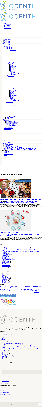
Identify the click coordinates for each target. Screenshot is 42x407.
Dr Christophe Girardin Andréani (14, 100)
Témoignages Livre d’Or (7, 42)
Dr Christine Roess (12, 113)
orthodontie (5, 292)
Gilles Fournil (12, 91)
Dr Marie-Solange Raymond (13, 95)
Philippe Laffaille (12, 94)
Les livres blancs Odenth (7, 162)
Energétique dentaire (5, 261)
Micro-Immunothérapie (6, 266)
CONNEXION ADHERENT (6, 26)
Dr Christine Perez (12, 68)
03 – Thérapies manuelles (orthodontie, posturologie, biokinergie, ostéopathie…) (16, 248)
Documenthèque (4, 143)
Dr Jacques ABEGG (12, 104)
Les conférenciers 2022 (11, 76)
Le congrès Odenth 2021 (9, 87)
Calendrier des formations (7, 129)
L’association (4, 37)
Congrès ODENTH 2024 (9, 48)
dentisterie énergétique (21, 287)
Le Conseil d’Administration (7, 39)
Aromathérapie (4, 253)
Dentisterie (17, 202)
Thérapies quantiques (6, 278)
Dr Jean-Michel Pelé (12, 67)
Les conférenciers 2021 (11, 88)
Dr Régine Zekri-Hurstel (13, 50)
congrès (31, 286)
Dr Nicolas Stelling (12, 112)
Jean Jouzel (12, 70)
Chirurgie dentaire (5, 255)
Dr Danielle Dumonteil (13, 89)
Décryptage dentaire (29, 287)
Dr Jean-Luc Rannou (13, 114)
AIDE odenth (6, 31)
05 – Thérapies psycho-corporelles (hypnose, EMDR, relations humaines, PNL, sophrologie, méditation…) (20, 251)
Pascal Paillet (12, 93)
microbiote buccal (35, 289)
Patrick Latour (12, 84)
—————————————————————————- (10, 45)
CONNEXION (6, 27)
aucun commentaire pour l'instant (27, 202)
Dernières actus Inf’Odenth (7, 141)
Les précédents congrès (7, 46)
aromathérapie (14, 286)
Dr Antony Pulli (12, 96)
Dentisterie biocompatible (6, 258)
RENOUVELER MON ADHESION (9, 25)
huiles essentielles (17, 289)
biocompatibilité (34, 234)
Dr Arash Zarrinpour (12, 85)
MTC (1, 290)
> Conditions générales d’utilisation (6, 335)
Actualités (4, 252)
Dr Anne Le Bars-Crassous (13, 51)
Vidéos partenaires (5, 279)
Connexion (5, 155)
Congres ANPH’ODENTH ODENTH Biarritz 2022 (12, 75)
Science (3, 276)
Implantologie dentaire (6, 265)
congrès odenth (37, 286)
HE (3, 289)
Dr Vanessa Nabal (12, 99)
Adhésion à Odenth (6, 151)
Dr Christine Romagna (13, 77)
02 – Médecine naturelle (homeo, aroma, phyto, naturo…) (11, 146)
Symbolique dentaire (5, 277)
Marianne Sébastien (12, 116)
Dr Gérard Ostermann (13, 66)
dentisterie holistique (14, 287)
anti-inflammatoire (7, 286)
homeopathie (8, 289)
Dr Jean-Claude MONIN (13, 58)
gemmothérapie (39, 287)
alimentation (2, 286)
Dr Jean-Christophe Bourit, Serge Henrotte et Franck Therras (18, 86)
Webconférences (5, 280)
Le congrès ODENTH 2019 (9, 102)
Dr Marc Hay (11, 101)
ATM (18, 286)
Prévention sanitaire (5, 274)
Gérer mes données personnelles (5, 394)
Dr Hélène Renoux (12, 78)
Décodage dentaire (5, 256)
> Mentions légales (3, 333)
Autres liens (6, 34)
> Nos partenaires (3, 337)
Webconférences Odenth (7, 137)
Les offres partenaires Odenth (9, 33)
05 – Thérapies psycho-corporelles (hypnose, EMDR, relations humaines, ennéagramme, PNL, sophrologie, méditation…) (19, 149)
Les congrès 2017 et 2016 (9, 118)
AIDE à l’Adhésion (6, 152)
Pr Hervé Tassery (12, 72)
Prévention (4, 273)
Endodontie (4, 260)
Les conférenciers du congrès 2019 (12, 103)
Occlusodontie (4, 366)
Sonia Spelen (12, 98)
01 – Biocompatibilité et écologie (8, 145)
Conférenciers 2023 (10, 63)
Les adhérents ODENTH (7, 40)
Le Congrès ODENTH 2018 (9, 117)
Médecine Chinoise (5, 290)
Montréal (39, 289)
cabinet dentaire (26, 286)
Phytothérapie (4, 271)
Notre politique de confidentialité (5, 390)
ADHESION (4, 23)
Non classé (4, 268)
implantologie (26, 289)
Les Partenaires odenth (8, 32)
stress (16, 293)
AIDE (3, 30)
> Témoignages (2, 339)
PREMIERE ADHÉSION (7, 24)
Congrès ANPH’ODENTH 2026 (8, 44)
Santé (3, 275)
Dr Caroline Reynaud (13, 90)
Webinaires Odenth (6, 136)
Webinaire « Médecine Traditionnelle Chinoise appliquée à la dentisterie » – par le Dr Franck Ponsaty (21, 199)
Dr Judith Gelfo (12, 115)
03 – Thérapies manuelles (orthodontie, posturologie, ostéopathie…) (13, 147)
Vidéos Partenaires (6, 138)
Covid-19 (2, 287)
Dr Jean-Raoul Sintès (13, 74)
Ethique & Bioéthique (5, 262)
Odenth (3, 269)
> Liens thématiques (3, 336)
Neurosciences (4, 267)
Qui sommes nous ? (6, 38)
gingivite (1, 289)
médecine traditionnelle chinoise (23, 290)
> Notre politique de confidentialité (6, 334)
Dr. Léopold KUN (12, 110)
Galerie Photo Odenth (7, 41)
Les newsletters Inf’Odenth (7, 142)
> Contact (1, 338)
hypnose (23, 289)
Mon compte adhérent (7, 28)
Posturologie (4, 272)
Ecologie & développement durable (8, 259)
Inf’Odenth (3, 140)
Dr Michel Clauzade (12, 52)
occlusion (34, 290)
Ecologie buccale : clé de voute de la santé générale (11, 232)
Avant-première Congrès (7, 139)
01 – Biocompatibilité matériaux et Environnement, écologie (12, 246)
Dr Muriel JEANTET (12, 59)
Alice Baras (11, 64)
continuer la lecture (3, 209)
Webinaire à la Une (5, 281)
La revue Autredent (6, 164)
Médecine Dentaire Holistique (13, 290)
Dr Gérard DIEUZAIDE (13, 61)
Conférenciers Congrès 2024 (12, 49)
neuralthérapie (30, 290)
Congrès (3, 43)
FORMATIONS (4, 119)
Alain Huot (11, 92)
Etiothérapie (4, 263)
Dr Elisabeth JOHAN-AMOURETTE (14, 73)
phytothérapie (35, 292)
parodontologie (21, 292)
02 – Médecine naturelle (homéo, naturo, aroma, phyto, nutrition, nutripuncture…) (16, 247)
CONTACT (3, 35)
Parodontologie (5, 270)
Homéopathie (4, 264)
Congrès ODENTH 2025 (9, 47)
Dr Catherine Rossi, (12, 71)
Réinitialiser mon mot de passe (9, 29)
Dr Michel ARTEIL (12, 60)
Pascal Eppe (11, 65)
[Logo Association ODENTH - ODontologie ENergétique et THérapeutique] (18, 10)
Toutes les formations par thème (8, 128)
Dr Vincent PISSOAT (12, 111)
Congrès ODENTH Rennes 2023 (10, 62)
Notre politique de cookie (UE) (5, 392)
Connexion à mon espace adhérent (8, 154)
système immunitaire (21, 293)
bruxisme (21, 286)
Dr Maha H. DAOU (12, 69)
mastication (30, 289)
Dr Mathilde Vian (12, 97)
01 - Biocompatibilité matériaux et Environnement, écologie (18, 234)
